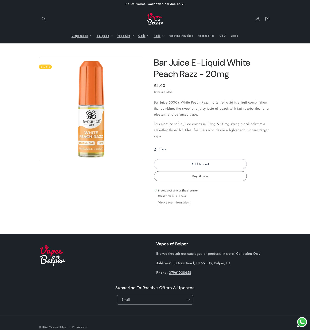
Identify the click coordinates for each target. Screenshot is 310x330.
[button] (43, 19)
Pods (157, 36)
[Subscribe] (188, 300)
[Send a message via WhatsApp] (302, 322)
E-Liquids (103, 36)
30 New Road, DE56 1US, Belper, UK (201, 263)
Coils (141, 36)
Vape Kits (123, 36)
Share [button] (163, 149)
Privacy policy (80, 327)
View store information (173, 202)
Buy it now (200, 176)
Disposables (79, 36)
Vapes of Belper (58, 327)
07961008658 (180, 272)
